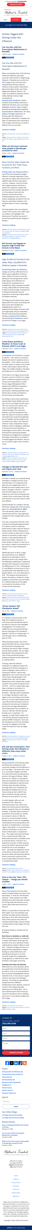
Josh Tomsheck (16, 318)
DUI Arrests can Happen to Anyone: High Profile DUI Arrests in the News (14, 245)
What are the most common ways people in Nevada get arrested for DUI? (14, 148)
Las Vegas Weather (19, 461)
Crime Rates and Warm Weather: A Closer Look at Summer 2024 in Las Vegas (14, 343)
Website (16, 1179)
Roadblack (5, 741)
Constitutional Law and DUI (15, 329)
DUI (3, 82)
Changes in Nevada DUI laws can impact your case (14, 467)
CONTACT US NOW (16, 1053)
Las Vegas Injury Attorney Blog (12, 1115)
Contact (16, 20)
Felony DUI (26, 331)
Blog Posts (16, 1196)
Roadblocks (17, 238)
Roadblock (23, 231)
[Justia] (20, 1063)
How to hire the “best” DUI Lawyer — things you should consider (14, 879)
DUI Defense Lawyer (7, 236)
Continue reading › (9, 130)
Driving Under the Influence (15, 134)
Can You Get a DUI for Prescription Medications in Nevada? (14, 49)
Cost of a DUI (10, 1007)
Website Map (16, 1193)
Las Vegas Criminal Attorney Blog (13, 1118)
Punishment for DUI (7, 336)
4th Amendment (12, 229)
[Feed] (25, 1063)
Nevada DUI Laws (7, 238)
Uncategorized (6, 233)
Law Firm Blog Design (16, 1228)
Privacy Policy (16, 1182)
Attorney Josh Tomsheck (11, 100)
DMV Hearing (8, 872)
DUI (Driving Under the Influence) (14, 270)
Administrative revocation (14, 597)
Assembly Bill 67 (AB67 (18, 509)
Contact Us (16, 1189)
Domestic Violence (13, 452)
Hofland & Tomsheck (21, 1220)
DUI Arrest (25, 137)
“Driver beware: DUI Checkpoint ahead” (11, 607)
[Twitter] (12, 1063)
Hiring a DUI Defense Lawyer (10, 139)
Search (16, 1106)
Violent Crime (14, 456)
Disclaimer (16, 1186)
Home (5, 20)
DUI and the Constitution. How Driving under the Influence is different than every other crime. (16, 749)
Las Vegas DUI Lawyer (19, 236)
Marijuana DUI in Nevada (11, 1082)
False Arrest (17, 331)
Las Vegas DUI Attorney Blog (16, 12)
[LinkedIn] (16, 1063)
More (26, 20)
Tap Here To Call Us (16, 4)
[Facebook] (7, 1063)
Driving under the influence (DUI (14, 172)
